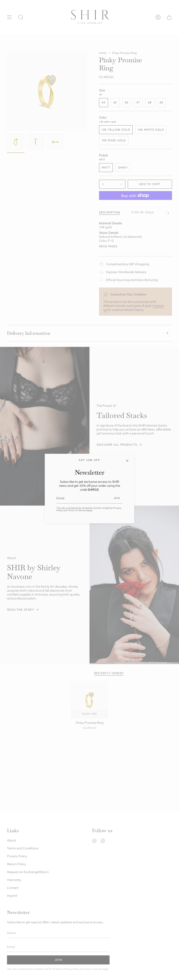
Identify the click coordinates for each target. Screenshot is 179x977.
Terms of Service (77, 510)
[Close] (127, 460)
